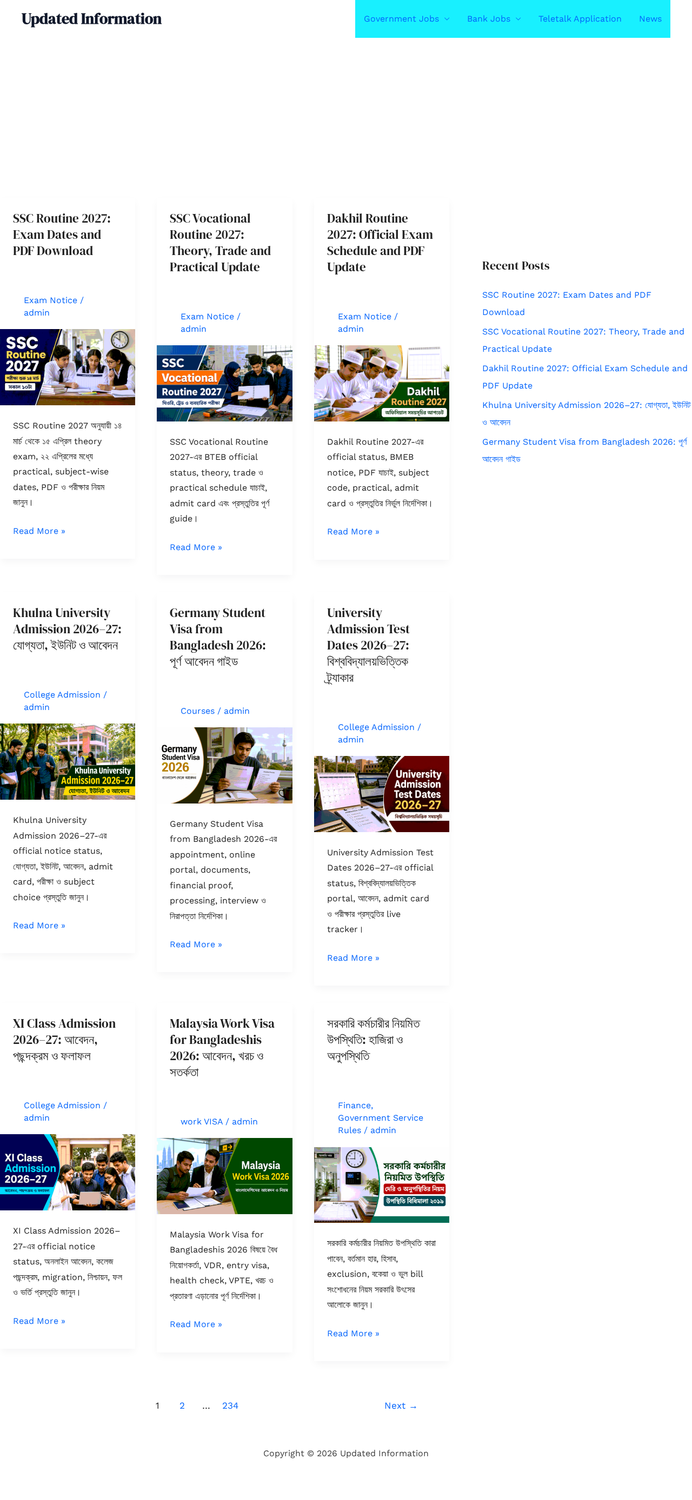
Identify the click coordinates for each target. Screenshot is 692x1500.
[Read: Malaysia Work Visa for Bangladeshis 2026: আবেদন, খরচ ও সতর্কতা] (224, 1175)
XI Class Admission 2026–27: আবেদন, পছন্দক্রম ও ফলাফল (64, 1039)
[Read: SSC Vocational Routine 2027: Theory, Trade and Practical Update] (224, 383)
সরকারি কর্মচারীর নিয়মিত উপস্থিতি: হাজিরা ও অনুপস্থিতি (373, 1039)
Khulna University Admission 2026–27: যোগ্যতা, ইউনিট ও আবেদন (67, 629)
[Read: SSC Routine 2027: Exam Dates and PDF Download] (67, 366)
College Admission (62, 694)
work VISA (202, 1121)
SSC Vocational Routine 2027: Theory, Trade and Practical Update (220, 243)
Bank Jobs (488, 19)
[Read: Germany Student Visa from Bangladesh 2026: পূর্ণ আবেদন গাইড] (224, 764)
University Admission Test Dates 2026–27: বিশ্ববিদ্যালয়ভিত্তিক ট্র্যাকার (368, 645)
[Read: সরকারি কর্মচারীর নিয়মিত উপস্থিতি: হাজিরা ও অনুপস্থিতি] (381, 1184)
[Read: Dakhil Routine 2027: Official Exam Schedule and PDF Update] (381, 383)
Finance (354, 1105)
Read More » (39, 532)
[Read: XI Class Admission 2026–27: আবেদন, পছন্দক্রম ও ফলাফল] (67, 1172)
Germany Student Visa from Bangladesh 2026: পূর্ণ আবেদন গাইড (218, 637)
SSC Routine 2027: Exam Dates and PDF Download (62, 234)
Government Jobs (401, 19)
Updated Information (92, 18)
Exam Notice (50, 300)
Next (401, 1405)
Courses (198, 711)
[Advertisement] (324, 117)
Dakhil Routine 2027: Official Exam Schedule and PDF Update (380, 243)
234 (230, 1405)
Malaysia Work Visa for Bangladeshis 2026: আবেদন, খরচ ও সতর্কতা (222, 1048)
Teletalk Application (580, 19)
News (650, 19)
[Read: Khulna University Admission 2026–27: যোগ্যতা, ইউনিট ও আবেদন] (67, 761)
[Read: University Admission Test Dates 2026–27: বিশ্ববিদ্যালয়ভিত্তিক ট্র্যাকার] (381, 793)
